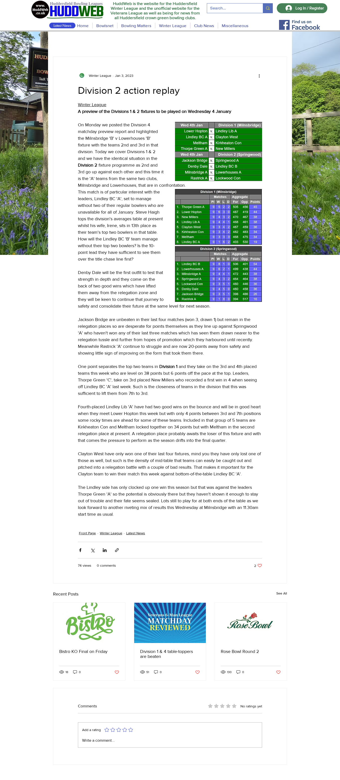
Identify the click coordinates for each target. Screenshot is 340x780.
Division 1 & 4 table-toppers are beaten (166, 654)
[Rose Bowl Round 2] (251, 623)
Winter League (111, 533)
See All (281, 593)
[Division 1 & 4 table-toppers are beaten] (170, 623)
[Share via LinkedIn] (104, 550)
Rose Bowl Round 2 (240, 651)
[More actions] (259, 76)
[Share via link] (116, 550)
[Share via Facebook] (80, 550)
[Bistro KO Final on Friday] (89, 623)
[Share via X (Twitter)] (92, 550)
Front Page (87, 533)
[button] (136, 25)
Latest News (135, 533)
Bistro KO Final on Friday (83, 651)
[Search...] (268, 8)
